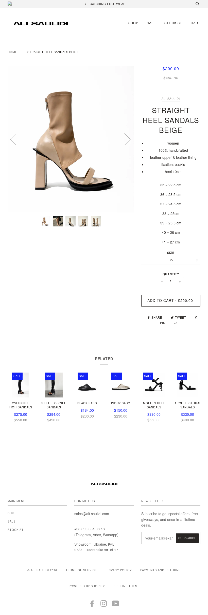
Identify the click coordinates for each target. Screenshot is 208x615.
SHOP (133, 23)
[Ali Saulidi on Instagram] (103, 605)
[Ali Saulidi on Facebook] (92, 605)
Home (12, 52)
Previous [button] (16, 139)
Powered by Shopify (87, 586)
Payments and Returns (160, 570)
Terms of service (81, 570)
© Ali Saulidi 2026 (42, 570)
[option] (71, 139)
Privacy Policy (119, 570)
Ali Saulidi (171, 99)
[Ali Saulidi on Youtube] (115, 605)
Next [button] (124, 139)
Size (170, 253)
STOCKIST (173, 23)
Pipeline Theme (126, 586)
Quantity (171, 274)
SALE (151, 23)
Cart (195, 23)
